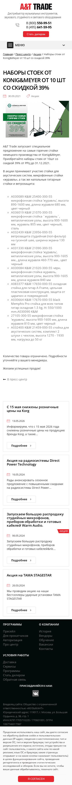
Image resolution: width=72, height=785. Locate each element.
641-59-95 (39, 27)
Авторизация (12, 640)
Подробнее (19, 445)
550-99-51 (39, 23)
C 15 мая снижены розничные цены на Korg (33, 409)
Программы (11, 671)
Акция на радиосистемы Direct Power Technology (33, 462)
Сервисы (9, 666)
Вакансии (46, 644)
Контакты (46, 649)
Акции (35, 96)
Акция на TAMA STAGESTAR (29, 575)
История (45, 631)
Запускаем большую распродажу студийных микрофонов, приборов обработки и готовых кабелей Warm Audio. (35, 519)
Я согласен (36, 778)
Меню (20, 45)
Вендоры (45, 636)
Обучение (46, 640)
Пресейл (9, 631)
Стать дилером (36, 34)
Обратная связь (14, 679)
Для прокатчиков (15, 636)
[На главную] (36, 7)
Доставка (9, 662)
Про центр (10, 644)
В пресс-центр (17, 379)
